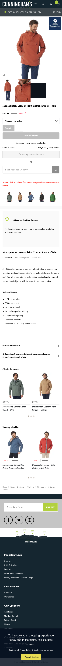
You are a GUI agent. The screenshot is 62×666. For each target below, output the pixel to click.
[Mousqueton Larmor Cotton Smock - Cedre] (42, 197)
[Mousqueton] (55, 23)
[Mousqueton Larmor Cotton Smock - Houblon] (20, 197)
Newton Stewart (11, 616)
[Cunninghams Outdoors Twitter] (19, 520)
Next (56, 396)
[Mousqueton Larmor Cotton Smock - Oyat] (9, 197)
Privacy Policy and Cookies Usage (18, 578)
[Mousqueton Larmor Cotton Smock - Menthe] (53, 197)
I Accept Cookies (31, 657)
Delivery (7, 561)
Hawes (7, 624)
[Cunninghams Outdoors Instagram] (29, 520)
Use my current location (32, 155)
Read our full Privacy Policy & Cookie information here (31, 650)
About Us (8, 593)
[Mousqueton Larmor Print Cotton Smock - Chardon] (31, 197)
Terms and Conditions (13, 574)
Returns (7, 569)
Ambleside (8, 612)
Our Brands (9, 597)
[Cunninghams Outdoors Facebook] (8, 520)
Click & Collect (10, 565)
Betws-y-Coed (10, 620)
